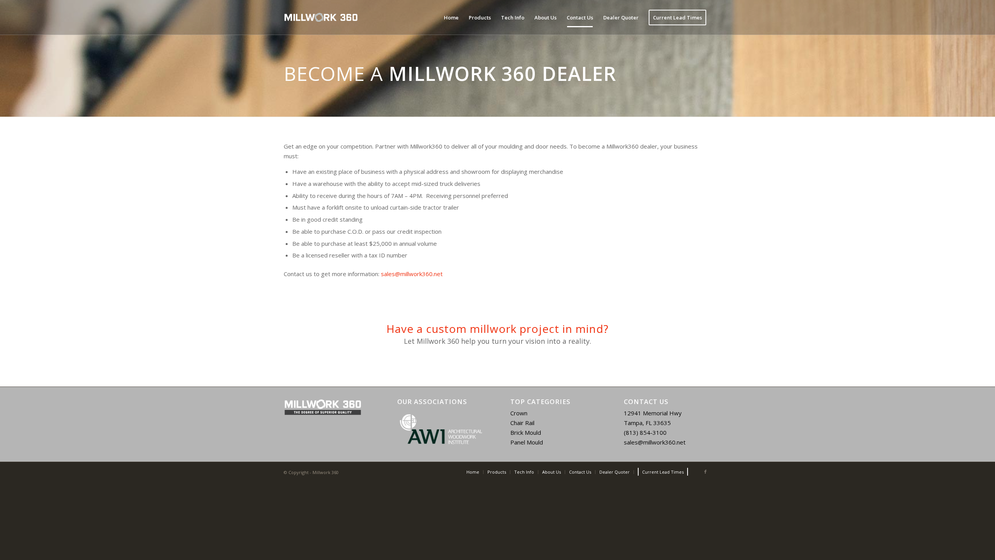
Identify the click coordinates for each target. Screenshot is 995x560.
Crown (518, 413)
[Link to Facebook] (705, 472)
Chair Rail (522, 423)
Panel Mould (526, 442)
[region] (441, 429)
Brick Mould (525, 432)
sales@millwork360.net (412, 274)
